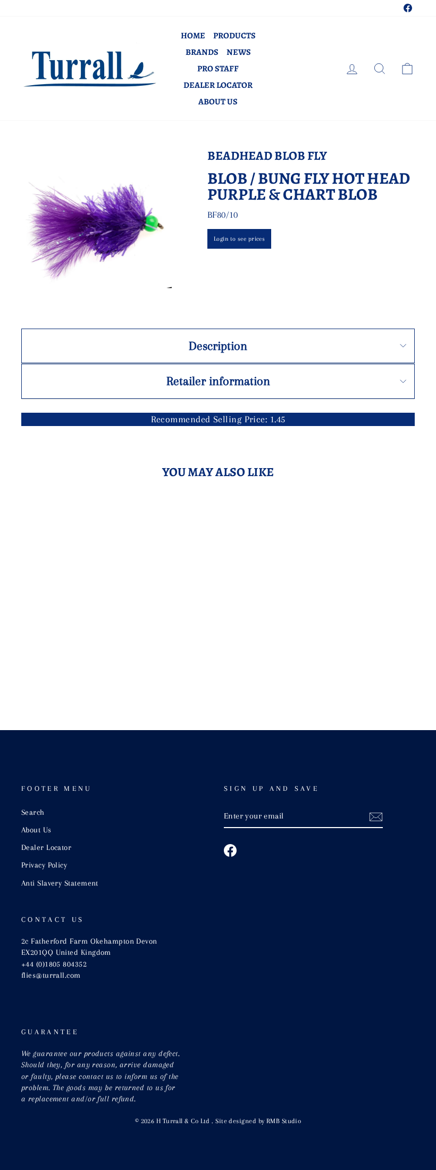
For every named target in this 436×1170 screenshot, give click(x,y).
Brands (202, 52)
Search (33, 812)
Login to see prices (239, 238)
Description (218, 346)
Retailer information (218, 381)
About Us (218, 102)
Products (234, 36)
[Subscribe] (376, 816)
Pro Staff (218, 69)
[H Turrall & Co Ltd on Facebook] (230, 850)
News (239, 52)
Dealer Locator (218, 85)
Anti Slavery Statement (59, 883)
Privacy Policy (44, 865)
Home (193, 36)
